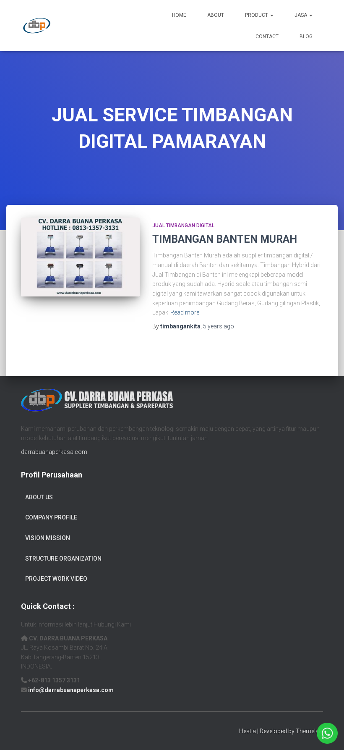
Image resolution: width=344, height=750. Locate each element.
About (215, 15)
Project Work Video (56, 578)
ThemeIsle (309, 731)
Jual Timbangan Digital (183, 225)
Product (257, 15)
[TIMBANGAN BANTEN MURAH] (80, 257)
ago (218, 326)
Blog (306, 36)
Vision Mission (47, 538)
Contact (267, 36)
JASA (301, 15)
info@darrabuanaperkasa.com (71, 690)
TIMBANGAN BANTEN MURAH (224, 239)
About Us (39, 497)
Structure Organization (63, 558)
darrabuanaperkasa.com (54, 451)
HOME (179, 15)
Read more (184, 312)
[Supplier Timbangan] (37, 25)
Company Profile (51, 517)
